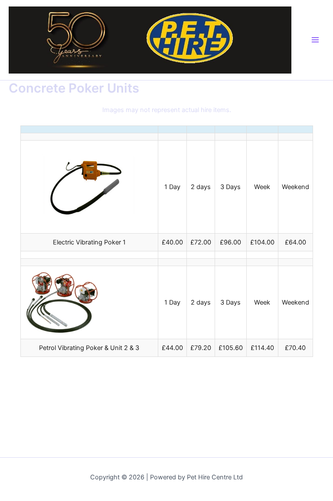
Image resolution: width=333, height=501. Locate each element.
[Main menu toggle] (315, 40)
